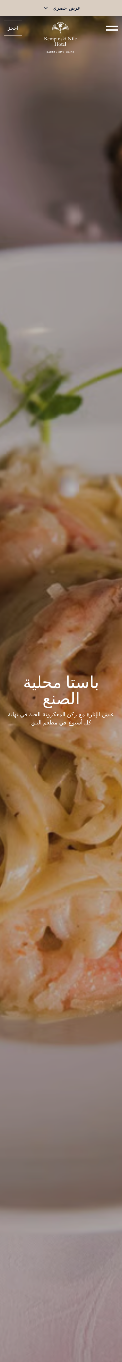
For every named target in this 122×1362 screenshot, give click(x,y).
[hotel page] (60, 28)
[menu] (112, 28)
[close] (45, 8)
